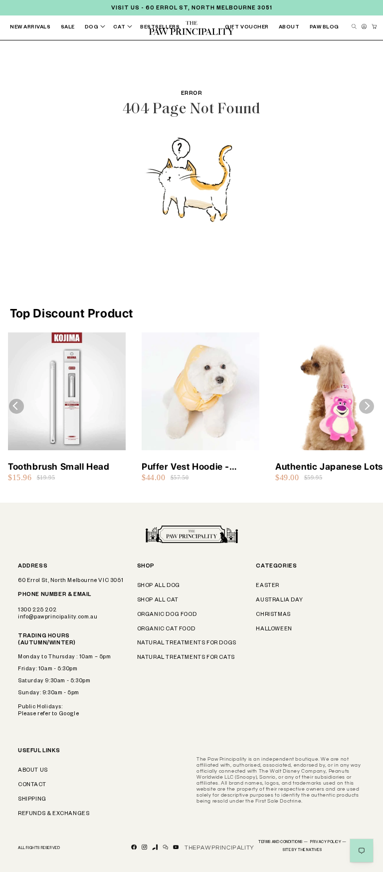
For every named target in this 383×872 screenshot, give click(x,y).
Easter (267, 586)
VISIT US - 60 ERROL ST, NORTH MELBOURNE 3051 (191, 8)
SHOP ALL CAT (158, 600)
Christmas (273, 615)
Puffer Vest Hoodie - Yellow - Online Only (185, 467)
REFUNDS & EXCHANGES (53, 814)
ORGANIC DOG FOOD (167, 615)
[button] (97, 27)
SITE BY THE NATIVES (302, 851)
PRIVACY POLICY (328, 843)
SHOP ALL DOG (158, 586)
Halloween (274, 629)
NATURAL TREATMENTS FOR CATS (186, 658)
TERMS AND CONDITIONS (283, 843)
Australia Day (279, 600)
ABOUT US (33, 771)
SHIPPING (32, 800)
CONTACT (32, 785)
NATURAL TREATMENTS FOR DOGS (186, 643)
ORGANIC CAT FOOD (166, 629)
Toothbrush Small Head (59, 466)
